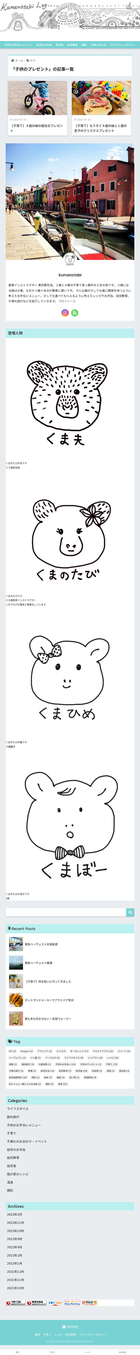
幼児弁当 (47, 1070)
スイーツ (124, 1051)
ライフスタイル (73, 1057)
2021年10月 (15, 1288)
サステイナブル (103, 1051)
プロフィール (67, 301)
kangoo (27, 1051)
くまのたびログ (70, 38)
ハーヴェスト (17, 1057)
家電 (32, 1070)
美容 (61, 1077)
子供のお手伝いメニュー (18, 45)
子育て (111, 1064)
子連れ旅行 (16, 1070)
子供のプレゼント (90, 1064)
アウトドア (44, 1051)
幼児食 (59, 45)
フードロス (52, 1057)
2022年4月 (14, 1247)
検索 (130, 912)
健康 (13, 1064)
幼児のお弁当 (44, 45)
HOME (72, 1326)
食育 (62, 1083)
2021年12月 (15, 1271)
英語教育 (90, 1077)
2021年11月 (15, 1280)
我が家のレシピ (18, 1174)
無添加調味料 (18, 1077)
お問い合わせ (98, 45)
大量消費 (44, 1064)
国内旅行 (28, 1064)
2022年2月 (14, 1255)
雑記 (84, 45)
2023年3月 (14, 1214)
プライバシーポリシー (123, 45)
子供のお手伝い (65, 1064)
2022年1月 (14, 1263)
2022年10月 (15, 1231)
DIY (12, 1051)
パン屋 (35, 1057)
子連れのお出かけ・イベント (27, 1141)
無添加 (124, 1070)
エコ (61, 1051)
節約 (36, 1077)
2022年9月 (14, 1239)
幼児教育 (72, 45)
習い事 (74, 1077)
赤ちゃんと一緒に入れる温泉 (25, 1083)
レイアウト (95, 1057)
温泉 (111, 1070)
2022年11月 (15, 1222)
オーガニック (79, 1051)
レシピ (112, 1057)
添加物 (97, 1070)
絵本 (48, 1077)
